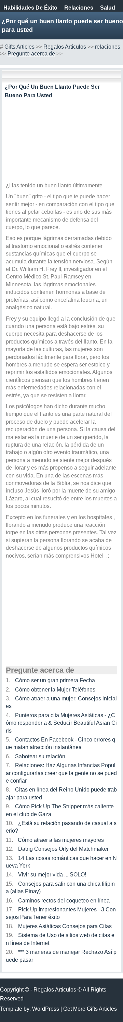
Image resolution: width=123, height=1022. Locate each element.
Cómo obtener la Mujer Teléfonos (55, 690)
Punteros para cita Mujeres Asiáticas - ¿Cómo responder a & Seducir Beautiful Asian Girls (61, 723)
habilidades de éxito (30, 8)
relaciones (78, 8)
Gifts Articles (19, 47)
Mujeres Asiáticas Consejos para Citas (65, 926)
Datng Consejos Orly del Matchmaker (63, 849)
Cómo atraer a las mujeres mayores (61, 840)
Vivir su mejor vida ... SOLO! (52, 874)
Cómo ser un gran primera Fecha (55, 680)
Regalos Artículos (64, 47)
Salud (107, 8)
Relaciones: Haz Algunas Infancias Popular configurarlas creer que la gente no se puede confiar (61, 773)
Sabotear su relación (40, 756)
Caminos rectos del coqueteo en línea (64, 900)
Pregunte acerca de (31, 54)
